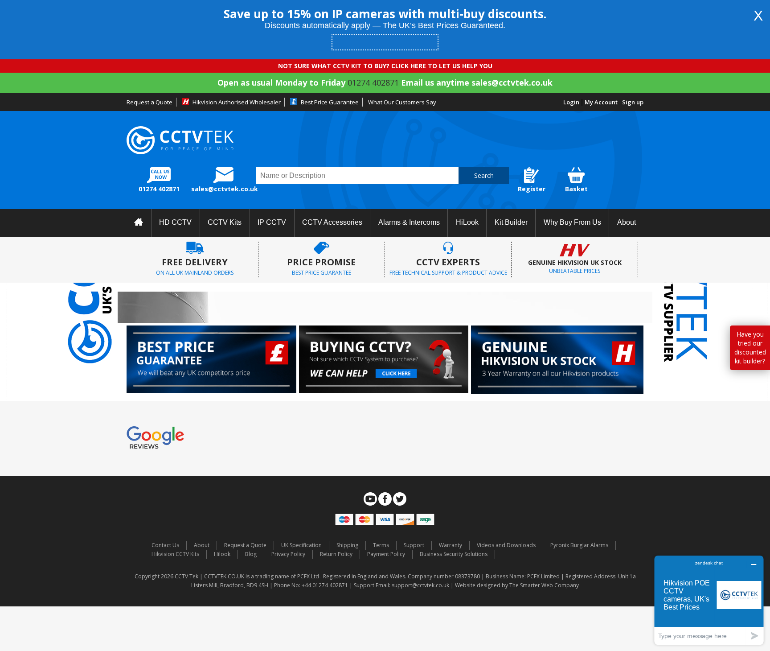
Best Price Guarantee (330, 102)
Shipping (347, 545)
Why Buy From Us (572, 222)
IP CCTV (272, 222)
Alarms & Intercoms (409, 222)
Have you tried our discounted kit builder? (750, 347)
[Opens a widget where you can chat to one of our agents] (709, 600)
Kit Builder (511, 222)
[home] (139, 223)
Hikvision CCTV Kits (175, 554)
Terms (381, 545)
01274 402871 (373, 82)
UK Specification (301, 545)
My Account (601, 102)
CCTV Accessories (332, 222)
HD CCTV (175, 222)
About (626, 222)
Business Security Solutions (453, 554)
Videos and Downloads (506, 545)
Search (484, 175)
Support (414, 545)
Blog (251, 554)
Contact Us (165, 545)
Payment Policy (386, 554)
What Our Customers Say (402, 102)
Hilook (222, 554)
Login (571, 102)
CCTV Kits (225, 222)
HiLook (467, 222)
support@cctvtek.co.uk (420, 585)
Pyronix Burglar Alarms (579, 545)
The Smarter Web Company (544, 585)
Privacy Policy (288, 554)
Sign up (632, 102)
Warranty (450, 545)
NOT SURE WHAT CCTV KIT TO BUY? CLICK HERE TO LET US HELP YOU (385, 66)
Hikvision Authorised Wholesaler (236, 102)
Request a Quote (149, 102)
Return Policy (336, 554)
